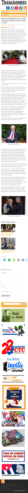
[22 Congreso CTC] (13, 354)
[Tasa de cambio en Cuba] (13, 461)
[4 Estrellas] (5, 27)
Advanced (5, 305)
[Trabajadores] (3, 481)
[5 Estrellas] (6, 27)
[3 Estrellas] (4, 27)
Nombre (3, 286)
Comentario (4, 272)
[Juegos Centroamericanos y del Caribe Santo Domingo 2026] (13, 337)
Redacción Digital (10, 26)
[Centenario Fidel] (13, 321)
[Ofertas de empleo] (14, 397)
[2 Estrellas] (2, 27)
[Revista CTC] (13, 447)
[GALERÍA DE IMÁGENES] (13, 426)
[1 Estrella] (1, 27)
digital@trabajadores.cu (20, 490)
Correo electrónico (5, 291)
